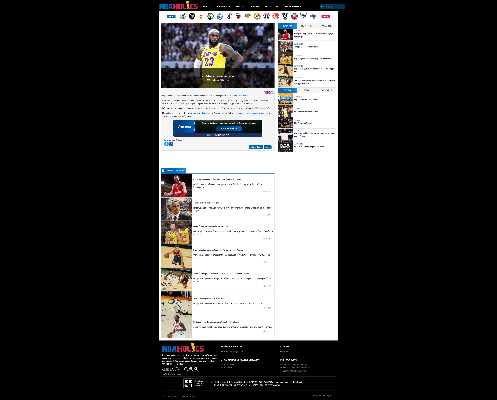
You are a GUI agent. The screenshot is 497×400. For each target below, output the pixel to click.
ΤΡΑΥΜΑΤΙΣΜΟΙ (272, 6)
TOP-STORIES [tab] (326, 90)
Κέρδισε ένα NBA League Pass (306, 99)
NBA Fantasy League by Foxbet (306, 111)
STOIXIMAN (229, 364)
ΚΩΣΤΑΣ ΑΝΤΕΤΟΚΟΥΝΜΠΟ (294, 370)
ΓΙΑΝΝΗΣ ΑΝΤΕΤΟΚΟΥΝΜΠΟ (295, 364)
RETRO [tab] (307, 90)
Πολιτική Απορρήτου (233, 351)
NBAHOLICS (191, 396)
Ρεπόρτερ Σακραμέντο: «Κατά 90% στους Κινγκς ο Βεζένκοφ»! (217, 179)
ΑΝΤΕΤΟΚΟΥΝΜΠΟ (293, 6)
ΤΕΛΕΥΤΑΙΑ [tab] (287, 26)
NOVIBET (228, 367)
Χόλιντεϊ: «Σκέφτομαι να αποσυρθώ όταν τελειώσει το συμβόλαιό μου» (221, 273)
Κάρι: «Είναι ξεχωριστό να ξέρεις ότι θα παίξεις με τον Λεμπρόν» (219, 250)
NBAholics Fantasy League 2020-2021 (309, 147)
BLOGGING (240, 6)
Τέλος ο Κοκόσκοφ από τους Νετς (206, 203)
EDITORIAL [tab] (287, 90)
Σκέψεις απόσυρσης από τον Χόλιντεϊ (208, 298)
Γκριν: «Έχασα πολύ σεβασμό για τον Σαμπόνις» (211, 226)
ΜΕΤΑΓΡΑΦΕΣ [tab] (306, 26)
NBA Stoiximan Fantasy (303, 123)
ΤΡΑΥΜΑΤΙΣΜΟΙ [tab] (326, 26)
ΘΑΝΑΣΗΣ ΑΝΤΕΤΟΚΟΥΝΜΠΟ (295, 367)
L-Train (285, 351)
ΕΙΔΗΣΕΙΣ (207, 6)
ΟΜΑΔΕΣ (255, 6)
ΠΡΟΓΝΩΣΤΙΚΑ (223, 6)
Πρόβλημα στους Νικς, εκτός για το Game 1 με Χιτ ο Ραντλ (216, 322)
